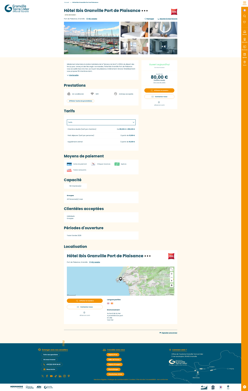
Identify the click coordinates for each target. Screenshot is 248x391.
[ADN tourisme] (39, 387)
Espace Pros (112, 355)
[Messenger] (245, 387)
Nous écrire (50, 369)
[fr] (244, 10)
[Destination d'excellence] (221, 387)
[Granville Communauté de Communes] (48, 387)
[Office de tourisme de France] (228, 387)
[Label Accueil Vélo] (213, 387)
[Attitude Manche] (30, 387)
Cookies (132, 379)
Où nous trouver (49, 360)
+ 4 (163, 46)
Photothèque (113, 369)
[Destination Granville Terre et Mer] (17, 8)
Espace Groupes (114, 364)
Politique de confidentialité (118, 379)
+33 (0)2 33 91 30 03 (53, 364)
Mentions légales (100, 379)
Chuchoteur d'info (115, 374)
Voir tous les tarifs (159, 82)
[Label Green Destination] (204, 387)
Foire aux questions (50, 355)
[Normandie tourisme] (16, 387)
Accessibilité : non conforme (157, 379)
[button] (244, 16)
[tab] (99, 122)
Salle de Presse (114, 360)
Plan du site (140, 379)
